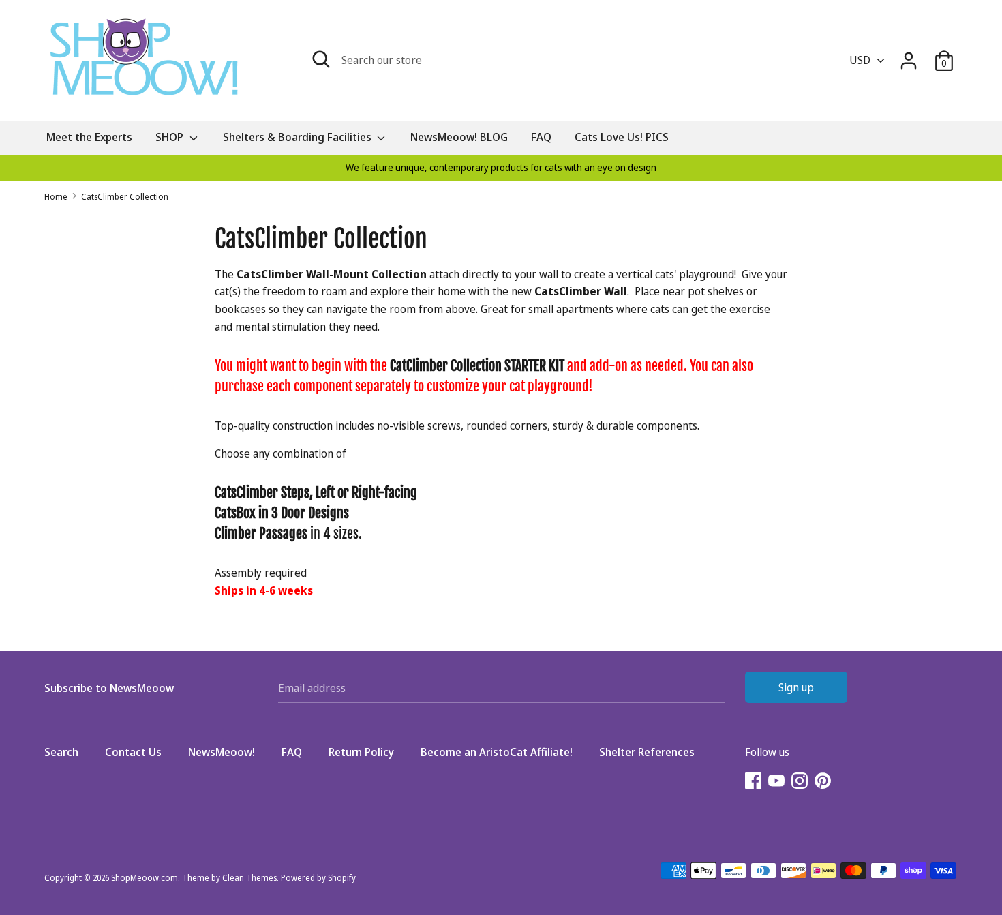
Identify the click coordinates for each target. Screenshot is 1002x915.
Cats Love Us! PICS (622, 137)
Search (61, 752)
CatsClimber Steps (262, 492)
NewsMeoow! (221, 752)
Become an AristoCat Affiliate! (497, 752)
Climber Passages (261, 533)
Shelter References (647, 752)
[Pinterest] (824, 782)
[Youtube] (777, 782)
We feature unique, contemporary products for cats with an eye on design (501, 167)
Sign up (796, 687)
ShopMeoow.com (144, 878)
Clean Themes (249, 878)
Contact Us (133, 752)
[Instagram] (800, 782)
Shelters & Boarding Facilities (298, 137)
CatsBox (235, 513)
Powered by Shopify (318, 878)
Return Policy (361, 752)
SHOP (170, 137)
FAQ (541, 137)
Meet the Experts (89, 137)
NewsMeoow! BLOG (459, 137)
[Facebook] (754, 782)
